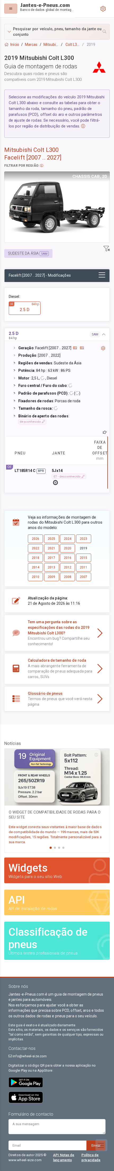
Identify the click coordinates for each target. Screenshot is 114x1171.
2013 (51, 567)
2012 (67, 567)
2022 (35, 548)
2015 (83, 558)
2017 (51, 558)
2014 (35, 567)
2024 (67, 539)
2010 (35, 577)
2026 (35, 539)
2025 (51, 539)
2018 (35, 558)
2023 (83, 539)
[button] (57, 32)
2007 (83, 577)
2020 (67, 548)
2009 (51, 577)
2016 (67, 558)
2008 (67, 577)
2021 (51, 548)
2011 (83, 567)
